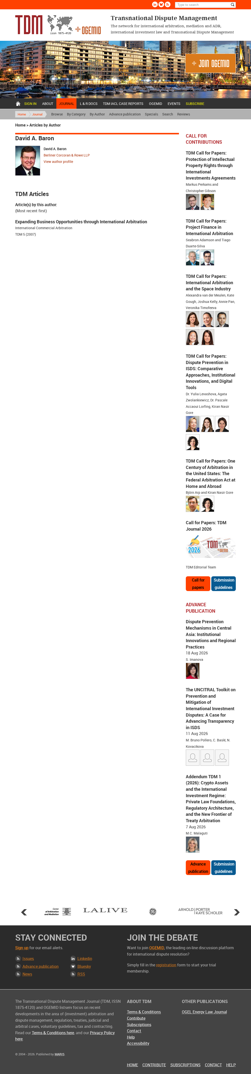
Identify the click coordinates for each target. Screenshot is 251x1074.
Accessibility (138, 1043)
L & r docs (89, 103)
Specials (151, 114)
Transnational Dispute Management (58, 24)
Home (18, 103)
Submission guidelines (224, 583)
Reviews (183, 114)
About (47, 103)
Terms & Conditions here (53, 1032)
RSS (81, 974)
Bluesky (161, 4)
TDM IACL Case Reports (123, 103)
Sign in (30, 103)
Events (174, 103)
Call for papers (198, 583)
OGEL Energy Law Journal (204, 1012)
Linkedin (155, 4)
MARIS (59, 1054)
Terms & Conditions (144, 1012)
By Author (97, 114)
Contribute (136, 1018)
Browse (57, 114)
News (27, 974)
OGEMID (155, 103)
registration (166, 965)
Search (167, 114)
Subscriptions (139, 1024)
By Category (76, 114)
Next (237, 912)
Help (131, 1037)
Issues (28, 958)
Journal (66, 103)
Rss (168, 4)
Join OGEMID (211, 63)
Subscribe (195, 103)
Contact (134, 1030)
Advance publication (125, 114)
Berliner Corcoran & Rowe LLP (67, 155)
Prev (24, 912)
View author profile (58, 161)
